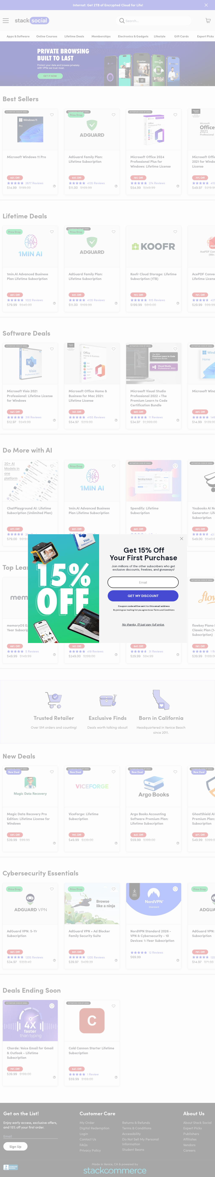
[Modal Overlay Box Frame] (107, 588)
